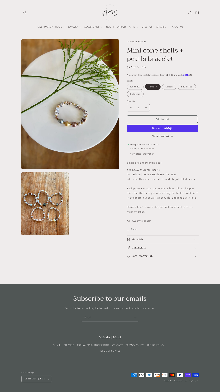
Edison (169, 87)
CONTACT (117, 345)
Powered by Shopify (190, 381)
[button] (25, 12)
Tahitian (152, 87)
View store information (142, 154)
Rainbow (135, 87)
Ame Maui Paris (176, 381)
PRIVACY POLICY (134, 345)
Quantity (131, 101)
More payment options (162, 136)
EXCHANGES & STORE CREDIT (93, 345)
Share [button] (134, 229)
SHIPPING (69, 345)
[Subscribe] (135, 317)
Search (57, 345)
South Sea (186, 87)
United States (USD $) (35, 379)
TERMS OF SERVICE (110, 351)
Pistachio (135, 94)
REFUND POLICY (155, 345)
